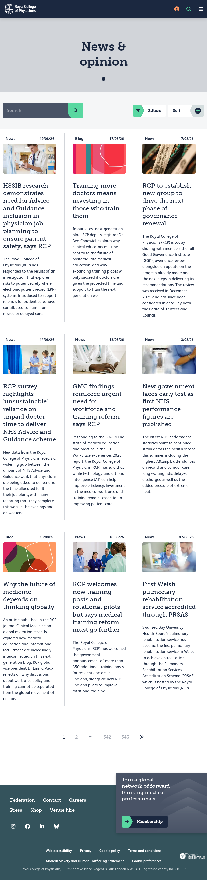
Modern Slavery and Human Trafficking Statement (85, 861)
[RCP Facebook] (27, 826)
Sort (176, 110)
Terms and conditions (144, 851)
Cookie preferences (146, 861)
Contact (52, 800)
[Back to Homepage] (52, 9)
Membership (150, 821)
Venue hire (62, 810)
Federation (22, 800)
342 (107, 737)
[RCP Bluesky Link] (56, 826)
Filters (154, 110)
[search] (75, 110)
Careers (77, 800)
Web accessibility (59, 851)
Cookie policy (109, 851)
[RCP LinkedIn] (42, 826)
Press (16, 810)
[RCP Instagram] (13, 826)
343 (125, 737)
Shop (36, 810)
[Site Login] (177, 9)
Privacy (85, 851)
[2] (141, 737)
